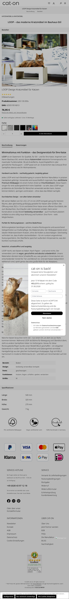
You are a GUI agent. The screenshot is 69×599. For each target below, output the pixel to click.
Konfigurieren (8, 596)
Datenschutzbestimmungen (51, 325)
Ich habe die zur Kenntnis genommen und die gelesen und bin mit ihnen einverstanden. (47, 327)
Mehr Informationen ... (58, 594)
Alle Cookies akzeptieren (46, 596)
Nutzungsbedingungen (40, 309)
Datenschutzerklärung (40, 306)
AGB (56, 328)
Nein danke (47, 318)
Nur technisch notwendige (25, 596)
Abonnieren (47, 313)
